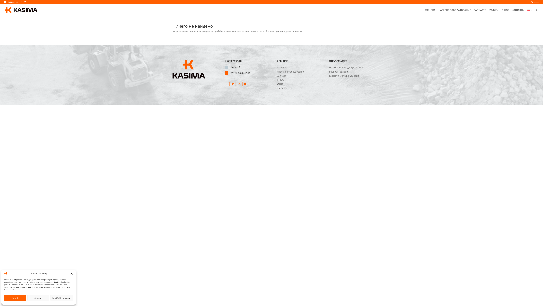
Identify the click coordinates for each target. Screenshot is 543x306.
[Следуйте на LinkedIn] (233, 84)
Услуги (493, 10)
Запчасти (480, 10)
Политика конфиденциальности (346, 67)
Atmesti (38, 298)
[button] (71, 273)
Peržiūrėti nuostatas (61, 298)
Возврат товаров (338, 71)
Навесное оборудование (455, 10)
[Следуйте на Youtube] (245, 84)
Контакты (518, 10)
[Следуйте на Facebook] (227, 84)
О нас (505, 10)
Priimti (15, 298)
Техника (430, 10)
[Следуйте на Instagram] (239, 84)
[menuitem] (530, 12)
